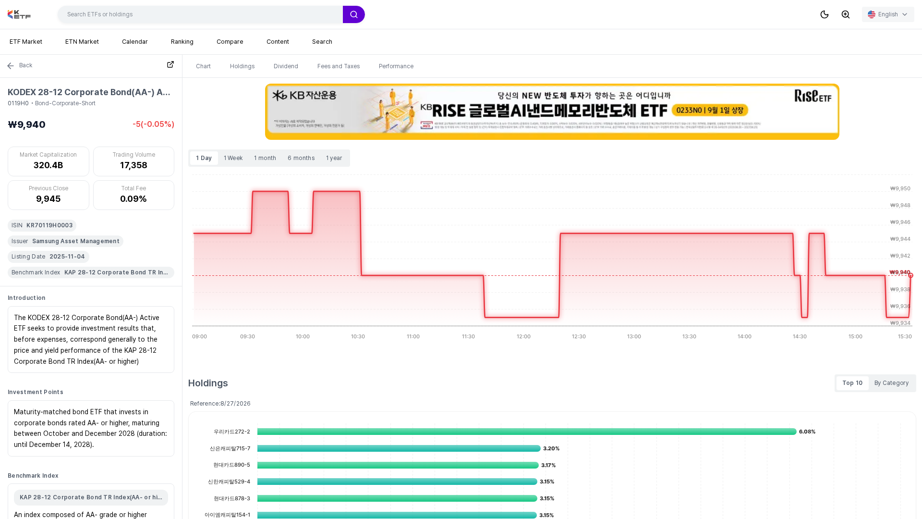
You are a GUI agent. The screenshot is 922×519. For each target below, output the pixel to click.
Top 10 (852, 383)
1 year (334, 158)
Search (322, 41)
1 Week (233, 158)
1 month (265, 158)
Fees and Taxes (338, 66)
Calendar (135, 41)
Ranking (182, 41)
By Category (891, 383)
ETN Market (82, 41)
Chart (203, 66)
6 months (301, 158)
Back (25, 65)
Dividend (286, 66)
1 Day (204, 158)
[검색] (354, 14)
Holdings (242, 66)
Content (278, 41)
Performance (396, 66)
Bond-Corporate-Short (65, 103)
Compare (230, 41)
